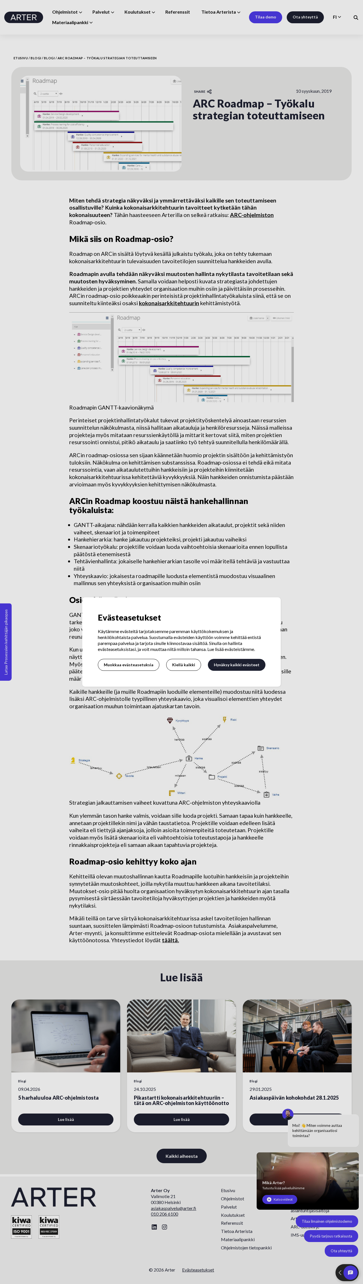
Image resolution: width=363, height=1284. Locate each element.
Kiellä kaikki (183, 664)
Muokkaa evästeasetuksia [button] (128, 664)
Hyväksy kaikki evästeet (236, 664)
